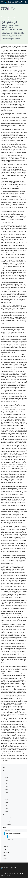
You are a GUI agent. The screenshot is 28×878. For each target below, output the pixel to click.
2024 (6, 780)
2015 (6, 808)
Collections (5, 846)
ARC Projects (11, 843)
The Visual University (13, 836)
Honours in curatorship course (9, 771)
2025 (6, 777)
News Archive (8, 818)
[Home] (8, 867)
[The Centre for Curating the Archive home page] (8, 8)
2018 (6, 799)
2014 (6, 811)
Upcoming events (9, 821)
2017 (6, 802)
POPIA (6, 875)
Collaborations (6, 852)
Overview (7, 830)
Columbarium (11, 840)
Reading (5, 858)
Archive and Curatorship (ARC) (13, 833)
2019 (6, 796)
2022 (6, 786)
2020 (6, 792)
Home (4, 767)
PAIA (9, 875)
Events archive (8, 824)
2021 (6, 789)
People (4, 849)
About (4, 855)
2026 (6, 774)
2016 (6, 805)
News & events (6, 814)
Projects (5, 827)
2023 (6, 783)
